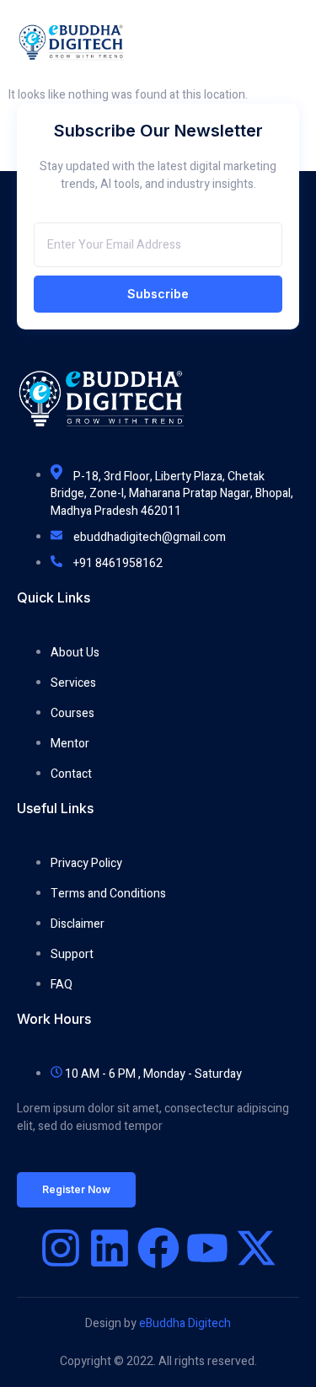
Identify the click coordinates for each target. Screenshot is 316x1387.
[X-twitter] (256, 1248)
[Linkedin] (109, 1248)
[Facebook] (158, 1248)
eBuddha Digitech (185, 1323)
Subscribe (158, 294)
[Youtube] (207, 1248)
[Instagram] (61, 1248)
